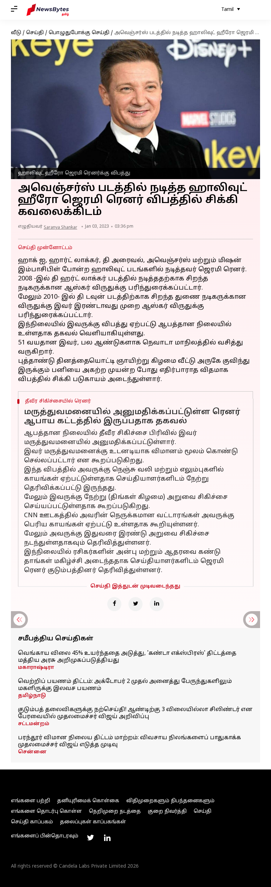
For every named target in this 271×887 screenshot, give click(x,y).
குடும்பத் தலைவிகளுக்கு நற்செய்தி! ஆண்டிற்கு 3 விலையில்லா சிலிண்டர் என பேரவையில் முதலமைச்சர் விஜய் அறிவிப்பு (135, 713)
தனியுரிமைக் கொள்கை (88, 801)
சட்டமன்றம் (33, 724)
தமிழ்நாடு (32, 696)
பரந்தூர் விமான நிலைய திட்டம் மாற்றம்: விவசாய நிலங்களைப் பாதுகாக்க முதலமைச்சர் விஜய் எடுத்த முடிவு (129, 741)
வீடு (16, 33)
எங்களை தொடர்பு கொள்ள (46, 812)
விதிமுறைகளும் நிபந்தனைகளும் (170, 801)
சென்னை (32, 752)
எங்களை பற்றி (30, 801)
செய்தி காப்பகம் (32, 822)
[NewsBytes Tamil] (47, 9)
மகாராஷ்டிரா (36, 668)
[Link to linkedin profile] (107, 838)
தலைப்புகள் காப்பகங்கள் (93, 822)
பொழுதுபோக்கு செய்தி (79, 33)
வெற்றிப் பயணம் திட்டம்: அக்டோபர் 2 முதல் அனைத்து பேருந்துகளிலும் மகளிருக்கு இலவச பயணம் (125, 685)
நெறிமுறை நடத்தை (115, 812)
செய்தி (35, 33)
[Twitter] (135, 604)
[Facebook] (114, 604)
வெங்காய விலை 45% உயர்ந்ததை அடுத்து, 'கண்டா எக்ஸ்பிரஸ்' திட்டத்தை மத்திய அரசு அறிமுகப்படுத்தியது (127, 657)
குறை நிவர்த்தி (167, 812)
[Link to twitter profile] (90, 838)
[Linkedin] (157, 604)
